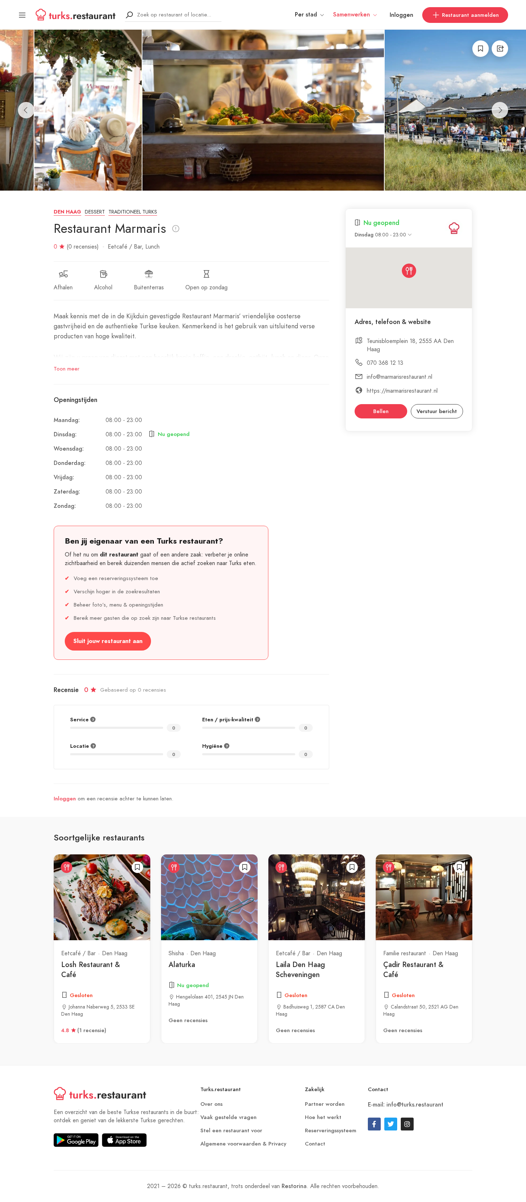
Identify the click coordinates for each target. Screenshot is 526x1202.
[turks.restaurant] (454, 228)
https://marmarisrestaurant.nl (402, 391)
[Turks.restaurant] (75, 14)
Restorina (294, 1186)
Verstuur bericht (437, 411)
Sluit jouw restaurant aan (107, 641)
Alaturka (182, 965)
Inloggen (401, 15)
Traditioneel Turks (132, 211)
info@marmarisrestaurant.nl (399, 377)
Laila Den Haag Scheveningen (300, 970)
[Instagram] (407, 1124)
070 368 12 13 (385, 363)
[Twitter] (390, 1124)
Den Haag (67, 211)
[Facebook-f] (374, 1124)
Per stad (306, 15)
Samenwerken (351, 15)
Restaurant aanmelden (470, 15)
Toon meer (66, 369)
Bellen (381, 411)
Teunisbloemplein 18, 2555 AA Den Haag (410, 345)
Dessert (95, 211)
